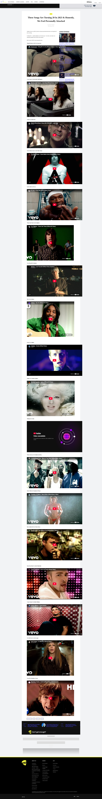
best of (38, 718)
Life (54, 760)
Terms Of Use (34, 787)
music (42, 718)
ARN (74, 796)
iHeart (78, 796)
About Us (34, 760)
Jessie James (45, 780)
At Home (54, 765)
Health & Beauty (56, 767)
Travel (54, 768)
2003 (34, 718)
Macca (43, 765)
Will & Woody (44, 775)
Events (36, 2)
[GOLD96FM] (4, 2)
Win (32, 2)
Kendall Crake (45, 778)
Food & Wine (55, 763)
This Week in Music (45, 777)
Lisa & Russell (11, 2)
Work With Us (34, 788)
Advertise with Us (35, 773)
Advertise (41, 2)
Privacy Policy (34, 785)
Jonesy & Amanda (20, 2)
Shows (27, 2)
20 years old (29, 718)
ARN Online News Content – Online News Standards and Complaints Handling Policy (36, 769)
